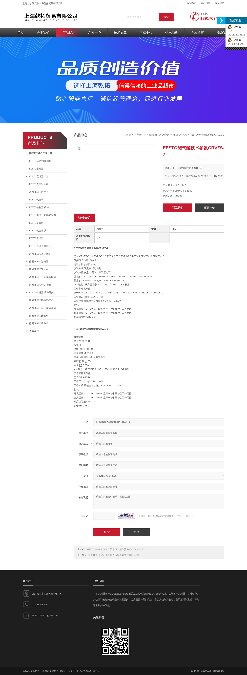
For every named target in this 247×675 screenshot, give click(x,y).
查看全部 (34, 331)
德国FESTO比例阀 (38, 315)
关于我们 (43, 32)
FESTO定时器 (36, 168)
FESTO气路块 (36, 199)
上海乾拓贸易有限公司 (51, 3)
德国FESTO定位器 (38, 269)
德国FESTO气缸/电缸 (40, 285)
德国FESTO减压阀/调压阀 (42, 308)
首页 (20, 32)
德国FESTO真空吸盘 (40, 254)
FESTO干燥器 (36, 238)
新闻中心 (94, 32)
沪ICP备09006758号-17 (88, 671)
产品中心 (141, 135)
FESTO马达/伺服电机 (40, 161)
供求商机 (171, 32)
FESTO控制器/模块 (39, 207)
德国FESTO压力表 (38, 323)
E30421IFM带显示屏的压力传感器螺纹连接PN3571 (113, 555)
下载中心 (146, 32)
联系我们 (219, 3)
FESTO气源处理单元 (40, 246)
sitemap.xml (218, 671)
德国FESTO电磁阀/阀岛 (41, 300)
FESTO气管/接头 (38, 230)
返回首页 (191, 3)
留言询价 (209, 207)
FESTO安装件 (36, 223)
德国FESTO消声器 (38, 192)
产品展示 (69, 32)
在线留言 (205, 3)
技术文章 (120, 32)
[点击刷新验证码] (126, 516)
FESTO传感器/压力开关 (41, 292)
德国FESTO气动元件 (40, 153)
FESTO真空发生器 (38, 184)
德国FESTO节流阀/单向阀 (42, 277)
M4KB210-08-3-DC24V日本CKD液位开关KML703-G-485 (116, 549)
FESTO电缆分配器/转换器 (42, 215)
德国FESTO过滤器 (38, 261)
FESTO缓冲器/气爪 (39, 176)
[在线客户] (221, 20)
